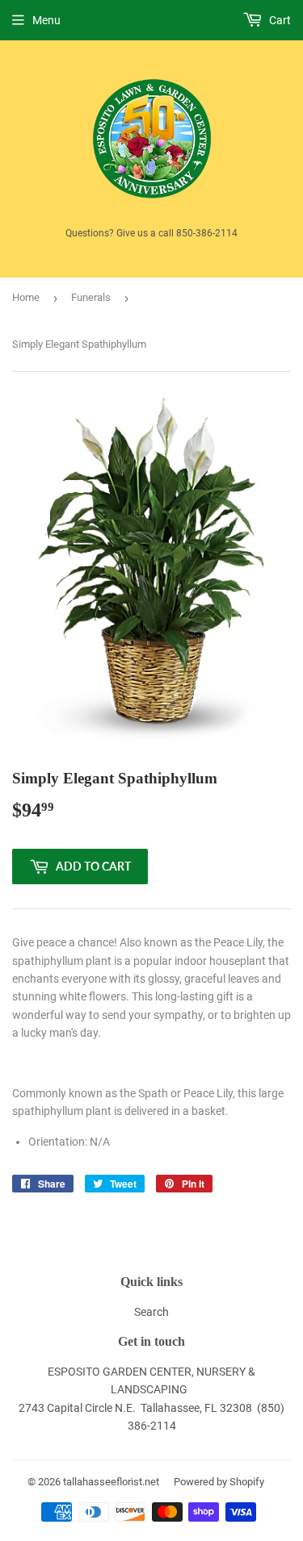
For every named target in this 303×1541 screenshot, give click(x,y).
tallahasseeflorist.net (111, 1482)
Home (26, 297)
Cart (279, 20)
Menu (46, 20)
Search (151, 1311)
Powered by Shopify (219, 1482)
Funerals (91, 297)
